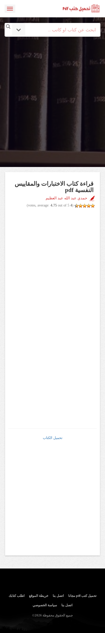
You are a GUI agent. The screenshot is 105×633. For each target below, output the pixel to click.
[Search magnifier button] (8, 26)
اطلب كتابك (17, 596)
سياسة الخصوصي (45, 605)
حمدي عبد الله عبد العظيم (66, 198)
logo (81, 8)
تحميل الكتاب (52, 438)
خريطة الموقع (38, 596)
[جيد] (85, 206)
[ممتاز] (76, 206)
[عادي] (89, 206)
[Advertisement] (52, 88)
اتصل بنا (58, 596)
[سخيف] (93, 206)
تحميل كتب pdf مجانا (82, 596)
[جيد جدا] (80, 206)
